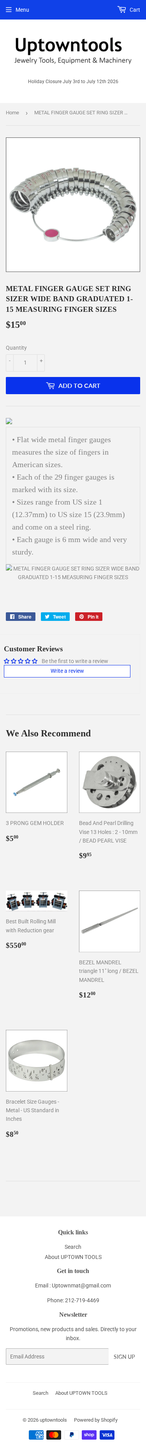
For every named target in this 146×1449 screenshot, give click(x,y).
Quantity (16, 348)
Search (73, 1247)
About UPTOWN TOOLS (73, 1257)
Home (12, 113)
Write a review (67, 671)
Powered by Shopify (96, 1420)
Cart (134, 10)
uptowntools (53, 1420)
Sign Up (124, 1356)
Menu (22, 10)
